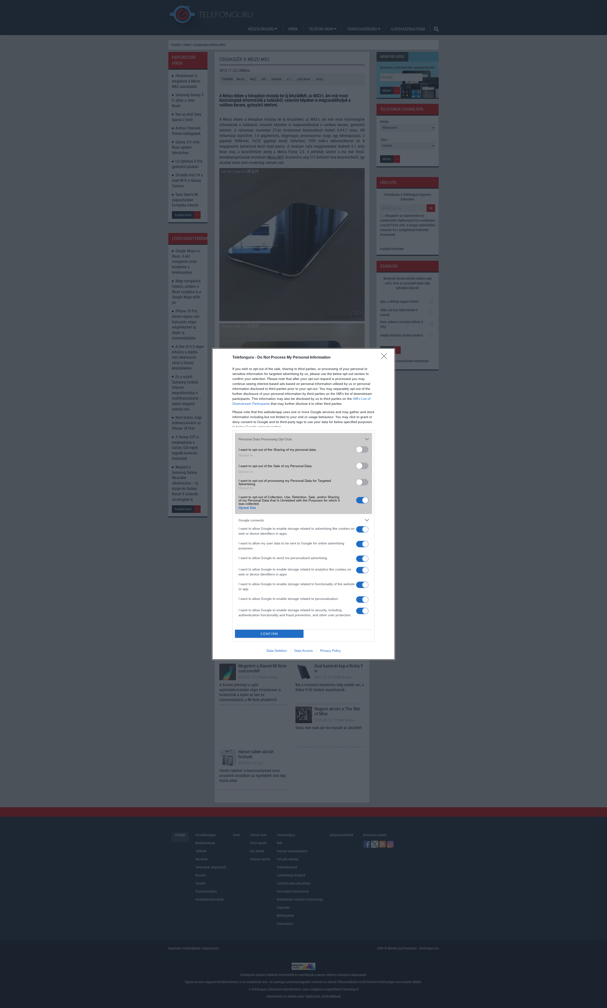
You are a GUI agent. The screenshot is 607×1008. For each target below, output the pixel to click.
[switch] (362, 449)
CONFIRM (269, 634)
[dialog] (303, 504)
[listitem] (303, 439)
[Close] (385, 357)
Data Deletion (277, 650)
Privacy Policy (330, 650)
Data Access (303, 650)
